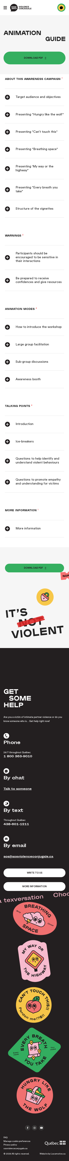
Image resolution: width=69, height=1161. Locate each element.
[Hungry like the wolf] (34, 1096)
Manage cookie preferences (17, 1141)
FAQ (6, 1137)
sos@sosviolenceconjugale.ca (28, 857)
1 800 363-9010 (18, 757)
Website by (52, 1154)
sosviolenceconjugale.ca (15, 1148)
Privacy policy (10, 1145)
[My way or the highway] (34, 962)
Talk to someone (18, 789)
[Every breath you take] (34, 1051)
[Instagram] (34, 1127)
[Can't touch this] (34, 1006)
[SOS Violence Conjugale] (20, 7)
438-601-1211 (16, 824)
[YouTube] (41, 1127)
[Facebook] (27, 1127)
